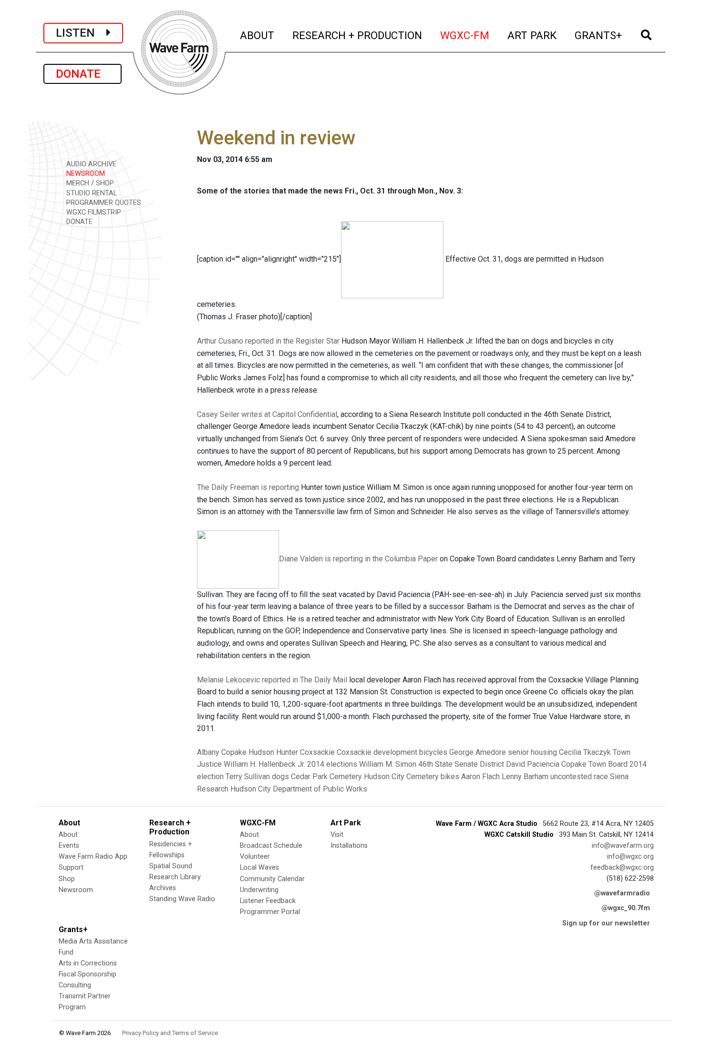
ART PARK (532, 35)
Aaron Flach (480, 776)
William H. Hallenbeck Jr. (264, 764)
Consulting (75, 985)
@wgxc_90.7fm (625, 908)
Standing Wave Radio (182, 899)
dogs (280, 776)
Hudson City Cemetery (401, 776)
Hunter (287, 752)
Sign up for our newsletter (606, 923)
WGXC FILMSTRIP (92, 212)
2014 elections (332, 764)
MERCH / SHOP (89, 183)
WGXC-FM (465, 35)
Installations (349, 846)
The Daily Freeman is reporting (248, 487)
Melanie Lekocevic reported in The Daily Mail (272, 679)
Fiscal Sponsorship (87, 974)
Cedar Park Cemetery (326, 776)
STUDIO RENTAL (90, 193)
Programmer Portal (270, 912)
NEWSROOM (84, 174)
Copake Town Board (594, 764)
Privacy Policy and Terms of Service (170, 1032)
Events (69, 846)
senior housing (532, 752)
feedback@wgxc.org (622, 867)
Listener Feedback (268, 901)
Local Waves (259, 867)
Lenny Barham (525, 776)
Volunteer (255, 857)
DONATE (82, 74)
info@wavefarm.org (623, 846)
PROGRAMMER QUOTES (102, 203)
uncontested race (579, 776)
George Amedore (477, 752)
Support (71, 867)
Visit (336, 835)
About (68, 835)
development (395, 752)
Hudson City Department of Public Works (298, 788)
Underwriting (259, 890)
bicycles (433, 752)
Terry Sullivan (248, 776)
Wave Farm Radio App (93, 857)
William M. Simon (387, 764)
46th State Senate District (461, 764)
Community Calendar (272, 879)
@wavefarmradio (622, 893)
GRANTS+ (599, 35)
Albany (208, 752)
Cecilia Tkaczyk (585, 752)
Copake (234, 752)
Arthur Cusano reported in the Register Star (268, 340)
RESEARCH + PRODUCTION (357, 35)
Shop (67, 879)
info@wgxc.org (630, 857)
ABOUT (257, 35)
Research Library (175, 877)
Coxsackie (317, 752)
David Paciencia (532, 764)
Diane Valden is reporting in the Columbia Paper (358, 558)
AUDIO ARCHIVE (90, 164)
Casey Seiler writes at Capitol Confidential (267, 414)
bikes (450, 776)
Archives (162, 888)
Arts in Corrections (88, 963)
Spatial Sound (170, 866)
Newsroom (76, 890)
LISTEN (81, 33)
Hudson (261, 752)
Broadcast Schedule (271, 846)
